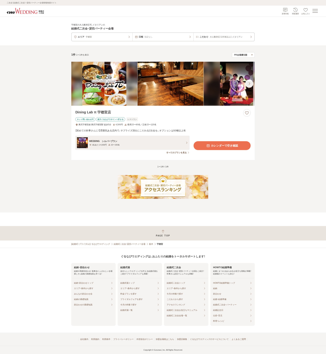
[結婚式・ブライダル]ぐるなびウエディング (90, 244)
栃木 (151, 244)
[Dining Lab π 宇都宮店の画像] (163, 84)
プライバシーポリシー (123, 339)
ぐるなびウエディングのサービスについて (209, 339)
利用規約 (95, 339)
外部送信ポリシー (145, 339)
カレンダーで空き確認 (224, 145)
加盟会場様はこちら (165, 339)
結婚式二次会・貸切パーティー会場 (129, 244)
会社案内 (84, 339)
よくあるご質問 (239, 339)
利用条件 (106, 339)
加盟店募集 (182, 339)
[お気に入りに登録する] (247, 113)
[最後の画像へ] (249, 84)
